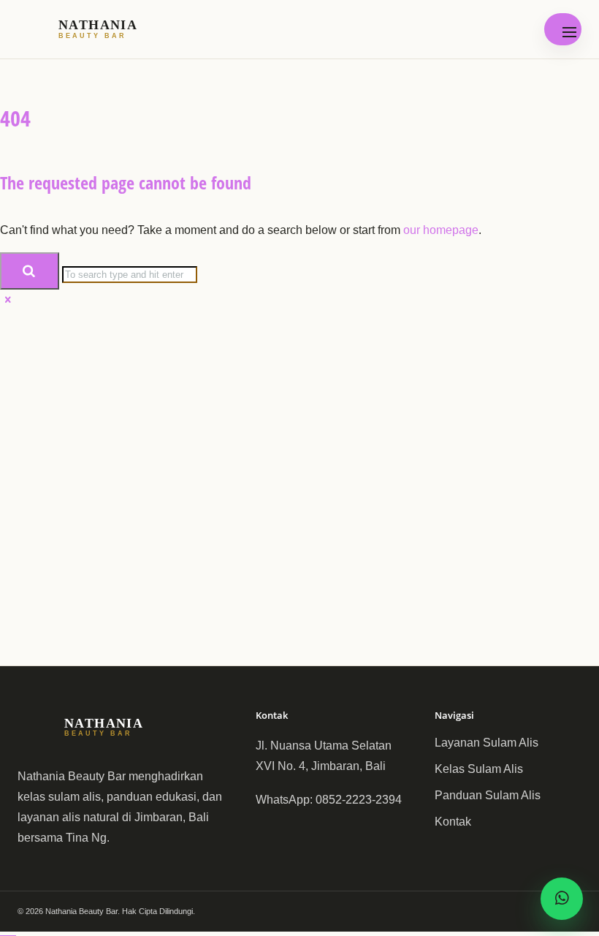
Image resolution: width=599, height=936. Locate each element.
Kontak (453, 821)
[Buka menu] (562, 29)
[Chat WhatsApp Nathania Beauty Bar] (562, 899)
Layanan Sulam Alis (486, 742)
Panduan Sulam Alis (488, 795)
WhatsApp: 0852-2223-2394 (329, 799)
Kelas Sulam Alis (479, 769)
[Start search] (29, 271)
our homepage (440, 230)
